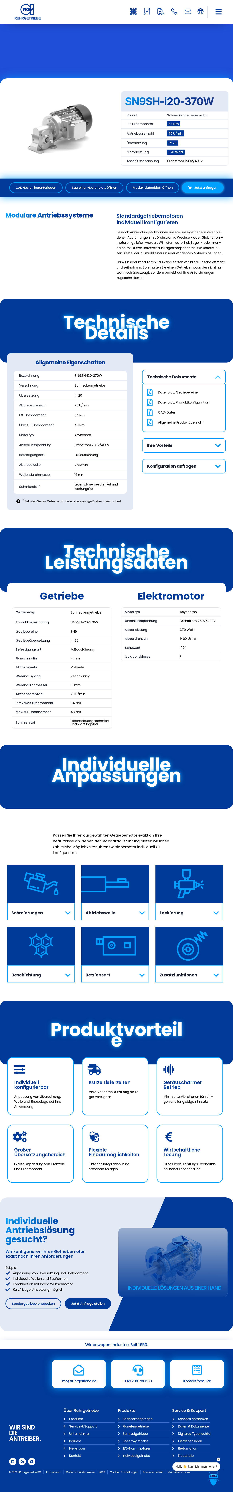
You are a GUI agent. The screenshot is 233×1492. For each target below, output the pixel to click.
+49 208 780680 (138, 1381)
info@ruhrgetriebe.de (79, 1381)
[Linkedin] (12, 1461)
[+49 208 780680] (138, 1370)
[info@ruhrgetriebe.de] (78, 1370)
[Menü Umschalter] (201, 11)
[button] (218, 12)
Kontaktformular (197, 1381)
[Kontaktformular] (197, 1370)
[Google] (22, 1461)
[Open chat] (213, 1479)
